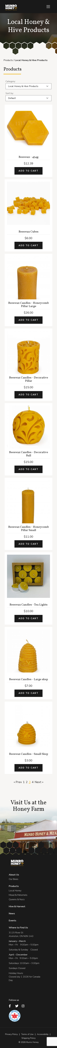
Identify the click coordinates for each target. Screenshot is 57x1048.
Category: (10, 81)
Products (8, 60)
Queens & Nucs (17, 899)
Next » (39, 782)
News (12, 913)
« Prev (18, 782)
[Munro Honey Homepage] (11, 7)
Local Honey (15, 890)
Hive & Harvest (17, 906)
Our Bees (13, 879)
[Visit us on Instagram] (24, 1006)
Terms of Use (27, 1034)
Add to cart (28, 170)
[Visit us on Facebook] (11, 1006)
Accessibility (42, 1034)
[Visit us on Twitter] (17, 1006)
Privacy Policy (11, 1034)
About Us (14, 874)
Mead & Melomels (18, 895)
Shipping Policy (28, 1038)
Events (12, 920)
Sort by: (10, 93)
